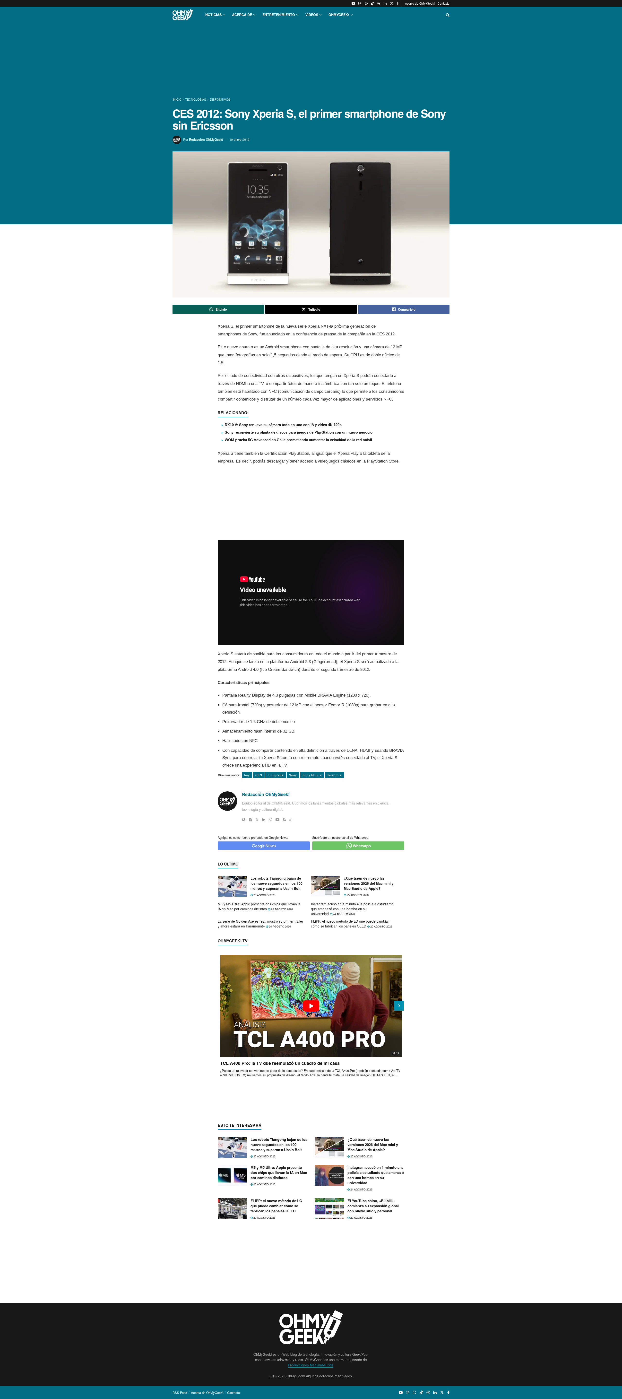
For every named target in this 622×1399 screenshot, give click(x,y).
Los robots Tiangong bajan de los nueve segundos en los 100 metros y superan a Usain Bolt (276, 883)
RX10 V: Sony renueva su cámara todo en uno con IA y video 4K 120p (283, 425)
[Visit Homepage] (183, 14)
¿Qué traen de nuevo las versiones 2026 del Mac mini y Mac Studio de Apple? (369, 883)
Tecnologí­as (195, 99)
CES (258, 775)
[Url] (243, 819)
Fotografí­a (276, 775)
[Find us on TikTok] (372, 3)
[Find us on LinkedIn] (385, 3)
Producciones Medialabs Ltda (310, 1365)
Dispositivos (220, 99)
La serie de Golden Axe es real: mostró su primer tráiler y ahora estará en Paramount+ (260, 923)
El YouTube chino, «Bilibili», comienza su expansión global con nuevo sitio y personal (373, 1206)
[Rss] (284, 819)
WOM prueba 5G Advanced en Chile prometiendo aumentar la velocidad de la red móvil (298, 440)
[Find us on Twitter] (391, 3)
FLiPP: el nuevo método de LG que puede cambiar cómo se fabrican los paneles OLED (350, 923)
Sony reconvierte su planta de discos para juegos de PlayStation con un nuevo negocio (298, 432)
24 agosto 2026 (343, 914)
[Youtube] (277, 819)
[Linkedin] (263, 819)
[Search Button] (447, 15)
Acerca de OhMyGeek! (420, 3)
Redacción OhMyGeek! (206, 139)
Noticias (213, 14)
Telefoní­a (334, 775)
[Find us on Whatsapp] (366, 3)
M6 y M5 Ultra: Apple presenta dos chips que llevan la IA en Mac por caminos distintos (259, 906)
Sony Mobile (312, 775)
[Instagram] (270, 819)
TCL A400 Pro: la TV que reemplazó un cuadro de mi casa (280, 1063)
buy (247, 775)
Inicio (177, 99)
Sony (293, 775)
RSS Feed (180, 1392)
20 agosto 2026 (279, 926)
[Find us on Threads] (378, 3)
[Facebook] (250, 819)
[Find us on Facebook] (398, 3)
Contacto (443, 3)
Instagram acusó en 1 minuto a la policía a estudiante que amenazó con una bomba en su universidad (352, 908)
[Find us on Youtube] (353, 3)
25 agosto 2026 (264, 895)
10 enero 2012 (239, 139)
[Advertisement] (311, 60)
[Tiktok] (290, 819)
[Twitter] (257, 819)
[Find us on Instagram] (359, 3)
